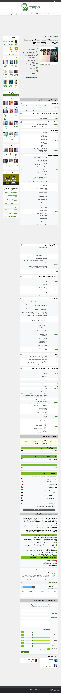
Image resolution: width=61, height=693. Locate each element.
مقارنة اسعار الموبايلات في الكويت (12, 206)
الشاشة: (55, 637)
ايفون (16, 44)
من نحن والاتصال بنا (37, 689)
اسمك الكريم (54, 610)
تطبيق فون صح (15, 14)
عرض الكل (5, 38)
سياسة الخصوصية (30, 689)
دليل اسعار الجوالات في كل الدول (39, 510)
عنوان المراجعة (54, 617)
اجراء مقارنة (24, 14)
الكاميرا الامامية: (53, 643)
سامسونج (11, 44)
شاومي (16, 51)
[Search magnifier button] (18, 95)
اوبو (53, 36)
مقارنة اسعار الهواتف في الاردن (11, 203)
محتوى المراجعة (53, 621)
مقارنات (51, 689)
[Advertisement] (30, 25)
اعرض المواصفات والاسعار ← (48, 661)
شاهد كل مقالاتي (53, 582)
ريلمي (10, 51)
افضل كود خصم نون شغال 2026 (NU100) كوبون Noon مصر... (10, 180)
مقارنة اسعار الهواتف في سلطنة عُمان (11, 210)
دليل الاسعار (31, 14)
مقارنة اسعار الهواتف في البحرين (11, 216)
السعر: (55, 632)
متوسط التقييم (54, 648)
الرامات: (55, 634)
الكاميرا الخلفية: (54, 645)
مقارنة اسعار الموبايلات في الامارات (12, 199)
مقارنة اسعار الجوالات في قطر (11, 214)
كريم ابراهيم (41, 45)
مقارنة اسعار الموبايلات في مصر (11, 192)
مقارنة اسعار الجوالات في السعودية (12, 195)
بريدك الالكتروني (53, 613)
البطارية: (55, 640)
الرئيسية (47, 14)
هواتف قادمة (56, 689)
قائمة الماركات (40, 14)
